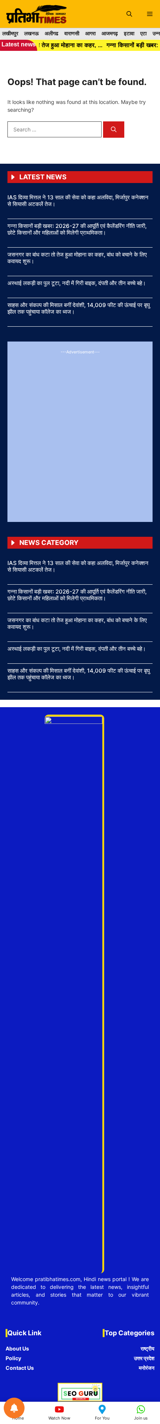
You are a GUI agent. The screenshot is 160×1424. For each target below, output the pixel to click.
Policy (13, 1358)
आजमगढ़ (110, 33)
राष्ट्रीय (147, 1348)
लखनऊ (31, 33)
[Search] (113, 129)
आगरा (90, 33)
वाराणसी (71, 33)
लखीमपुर (10, 33)
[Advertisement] (80, 435)
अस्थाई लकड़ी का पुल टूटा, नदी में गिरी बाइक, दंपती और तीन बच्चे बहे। (76, 283)
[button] (129, 14)
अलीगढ (51, 33)
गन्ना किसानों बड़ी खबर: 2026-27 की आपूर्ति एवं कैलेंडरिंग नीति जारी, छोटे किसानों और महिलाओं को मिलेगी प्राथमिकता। (77, 229)
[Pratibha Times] (35, 14)
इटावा (129, 33)
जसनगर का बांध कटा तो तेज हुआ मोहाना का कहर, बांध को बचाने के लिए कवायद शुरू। (77, 258)
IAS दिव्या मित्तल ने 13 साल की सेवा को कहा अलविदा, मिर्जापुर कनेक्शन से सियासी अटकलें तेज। (77, 201)
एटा (143, 33)
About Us (17, 1348)
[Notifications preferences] (14, 1408)
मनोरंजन (146, 1368)
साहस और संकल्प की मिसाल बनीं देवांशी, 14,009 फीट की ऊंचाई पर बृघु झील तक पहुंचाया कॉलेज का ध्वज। (78, 308)
